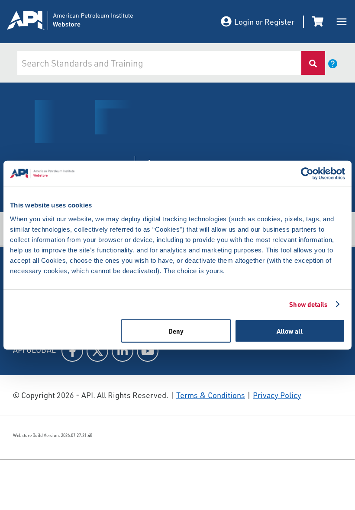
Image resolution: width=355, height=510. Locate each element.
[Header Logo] (93, 21)
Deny (176, 330)
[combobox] (158, 62)
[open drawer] (341, 21)
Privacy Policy (277, 395)
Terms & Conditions (210, 395)
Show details (308, 304)
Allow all (290, 330)
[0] (319, 22)
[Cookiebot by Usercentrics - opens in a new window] (307, 173)
